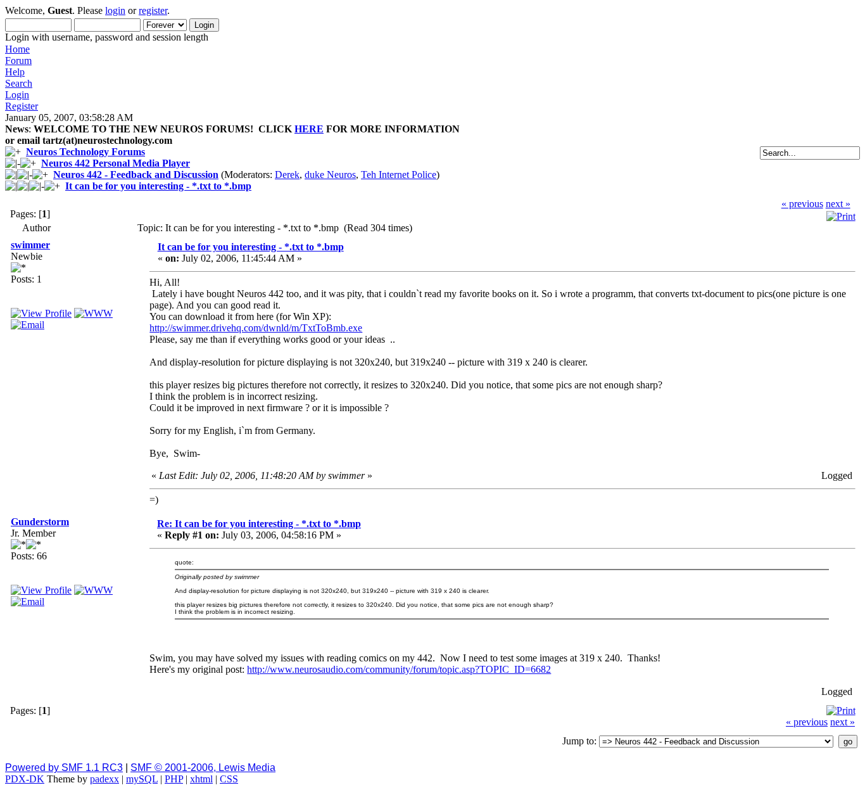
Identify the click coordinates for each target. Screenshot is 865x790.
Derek (287, 174)
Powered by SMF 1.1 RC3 (64, 767)
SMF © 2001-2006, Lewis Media (202, 767)
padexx (104, 779)
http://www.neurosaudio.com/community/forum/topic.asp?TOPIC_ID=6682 (399, 669)
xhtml (201, 779)
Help (15, 72)
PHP (174, 779)
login (115, 10)
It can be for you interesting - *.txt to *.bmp (158, 186)
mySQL (142, 779)
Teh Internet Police (398, 174)
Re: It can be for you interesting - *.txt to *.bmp (259, 523)
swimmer (30, 244)
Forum (18, 60)
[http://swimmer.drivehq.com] (93, 313)
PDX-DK (24, 779)
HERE (309, 129)
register (153, 10)
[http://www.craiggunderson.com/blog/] (93, 590)
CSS (229, 779)
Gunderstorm (40, 521)
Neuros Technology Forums (85, 151)
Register (21, 106)
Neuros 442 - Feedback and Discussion (135, 174)
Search (18, 83)
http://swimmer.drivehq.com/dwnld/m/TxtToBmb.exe (255, 327)
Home (17, 49)
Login (17, 94)
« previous (802, 203)
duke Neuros (330, 174)
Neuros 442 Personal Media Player (115, 163)
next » (838, 203)
